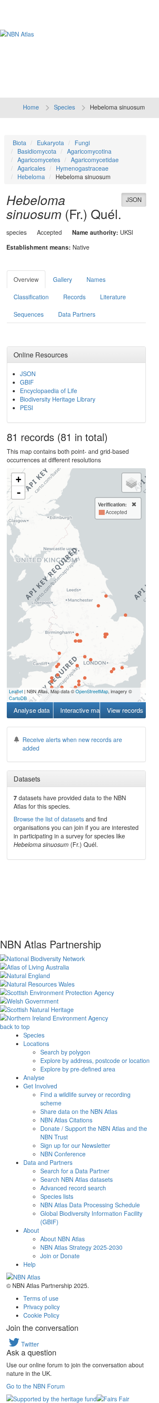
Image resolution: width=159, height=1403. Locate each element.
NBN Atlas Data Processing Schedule (90, 1205)
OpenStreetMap (91, 691)
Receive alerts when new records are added (72, 743)
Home (31, 107)
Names (96, 279)
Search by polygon (65, 1052)
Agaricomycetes (38, 159)
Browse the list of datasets (49, 819)
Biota (19, 142)
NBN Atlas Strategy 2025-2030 (81, 1247)
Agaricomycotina (89, 151)
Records (74, 296)
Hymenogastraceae (82, 168)
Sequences (29, 314)
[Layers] (131, 482)
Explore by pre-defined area (77, 1069)
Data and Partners (48, 1162)
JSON (134, 199)
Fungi (82, 142)
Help (29, 1264)
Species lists (56, 1196)
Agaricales (31, 168)
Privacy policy (41, 1306)
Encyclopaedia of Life (48, 390)
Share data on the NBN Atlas (78, 1111)
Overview (26, 279)
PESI (26, 407)
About (31, 1230)
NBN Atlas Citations (66, 1120)
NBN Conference (63, 1154)
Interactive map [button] (79, 710)
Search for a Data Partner (74, 1171)
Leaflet (16, 691)
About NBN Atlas (62, 1238)
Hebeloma (31, 176)
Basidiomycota (36, 151)
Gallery (62, 279)
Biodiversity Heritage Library (57, 399)
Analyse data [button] (32, 710)
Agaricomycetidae (95, 159)
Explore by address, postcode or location (95, 1060)
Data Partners (76, 314)
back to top (15, 1026)
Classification (31, 296)
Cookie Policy (41, 1315)
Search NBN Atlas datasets (76, 1179)
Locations (36, 1043)
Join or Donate (60, 1255)
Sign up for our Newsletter (75, 1145)
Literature (113, 296)
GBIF (27, 382)
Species (64, 107)
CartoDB (18, 697)
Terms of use (41, 1298)
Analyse (34, 1077)
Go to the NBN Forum (35, 1386)
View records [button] (125, 710)
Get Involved (40, 1086)
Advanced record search (73, 1188)
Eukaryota (50, 142)
